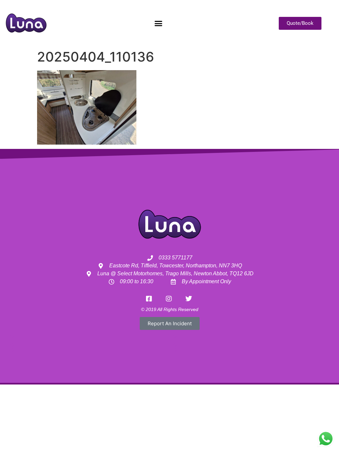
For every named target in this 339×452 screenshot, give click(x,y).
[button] (158, 23)
